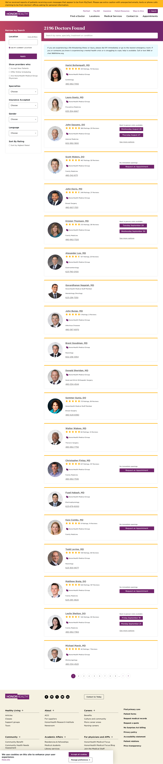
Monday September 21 (131, 624)
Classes (8, 719)
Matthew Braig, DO (75, 581)
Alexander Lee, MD (75, 253)
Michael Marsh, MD (75, 645)
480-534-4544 (72, 384)
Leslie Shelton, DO (75, 613)
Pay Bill (97, 11)
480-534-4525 (72, 664)
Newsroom (50, 726)
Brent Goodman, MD (76, 343)
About (48, 710)
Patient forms (130, 714)
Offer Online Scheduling (21, 72)
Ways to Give (138, 11)
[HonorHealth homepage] (17, 14)
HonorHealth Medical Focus (97, 742)
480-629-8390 (72, 415)
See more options (127, 142)
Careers (88, 710)
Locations (94, 16)
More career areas (92, 722)
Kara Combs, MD (74, 520)
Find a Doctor (77, 16)
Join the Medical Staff (94, 749)
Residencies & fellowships (56, 742)
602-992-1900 (72, 143)
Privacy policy (130, 732)
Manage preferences (79, 760)
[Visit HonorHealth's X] (57, 697)
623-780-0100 (72, 272)
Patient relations (131, 741)
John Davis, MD (73, 189)
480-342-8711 (71, 175)
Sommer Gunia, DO (75, 398)
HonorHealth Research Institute (59, 722)
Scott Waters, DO (74, 157)
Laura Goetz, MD (74, 97)
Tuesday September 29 (133, 225)
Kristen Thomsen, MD (77, 221)
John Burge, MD (74, 311)
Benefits (88, 715)
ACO (47, 715)
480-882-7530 (72, 479)
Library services (52, 749)
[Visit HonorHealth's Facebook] (46, 697)
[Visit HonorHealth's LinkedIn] (68, 697)
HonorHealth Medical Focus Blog (99, 745)
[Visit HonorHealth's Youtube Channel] (62, 697)
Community (11, 737)
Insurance (107, 11)
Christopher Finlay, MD (77, 460)
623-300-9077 (72, 568)
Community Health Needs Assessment (17, 746)
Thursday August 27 (131, 135)
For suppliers (51, 719)
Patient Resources (122, 11)
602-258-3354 (72, 357)
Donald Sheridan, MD (76, 370)
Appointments (150, 16)
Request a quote (131, 723)
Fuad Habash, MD (74, 492)
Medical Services (113, 16)
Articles (8, 715)
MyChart (86, 11)
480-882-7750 (72, 447)
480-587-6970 (72, 330)
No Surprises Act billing (135, 728)
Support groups (12, 722)
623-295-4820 (72, 600)
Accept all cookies (79, 754)
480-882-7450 (72, 84)
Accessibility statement (134, 737)
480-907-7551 (71, 207)
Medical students (52, 745)
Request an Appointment (137, 167)
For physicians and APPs (97, 737)
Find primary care (132, 709)
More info (6, 760)
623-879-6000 (72, 506)
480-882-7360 (72, 632)
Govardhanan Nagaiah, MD (79, 285)
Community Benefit (14, 742)
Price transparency (132, 746)
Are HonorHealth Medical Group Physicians (23, 77)
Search (153, 11)
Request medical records (135, 718)
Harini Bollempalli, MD (77, 65)
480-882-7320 (72, 240)
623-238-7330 (71, 298)
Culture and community (95, 719)
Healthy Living (12, 710)
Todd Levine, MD (74, 549)
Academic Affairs (54, 737)
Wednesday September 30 (133, 231)
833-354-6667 (72, 111)
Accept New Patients (20, 68)
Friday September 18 (131, 618)
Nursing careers (91, 726)
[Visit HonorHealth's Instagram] (52, 697)
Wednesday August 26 (131, 129)
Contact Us (132, 16)
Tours (7, 726)
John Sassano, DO (75, 124)
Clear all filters (32, 37)
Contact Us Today (93, 697)
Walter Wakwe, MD (75, 428)
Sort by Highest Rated (20, 145)
